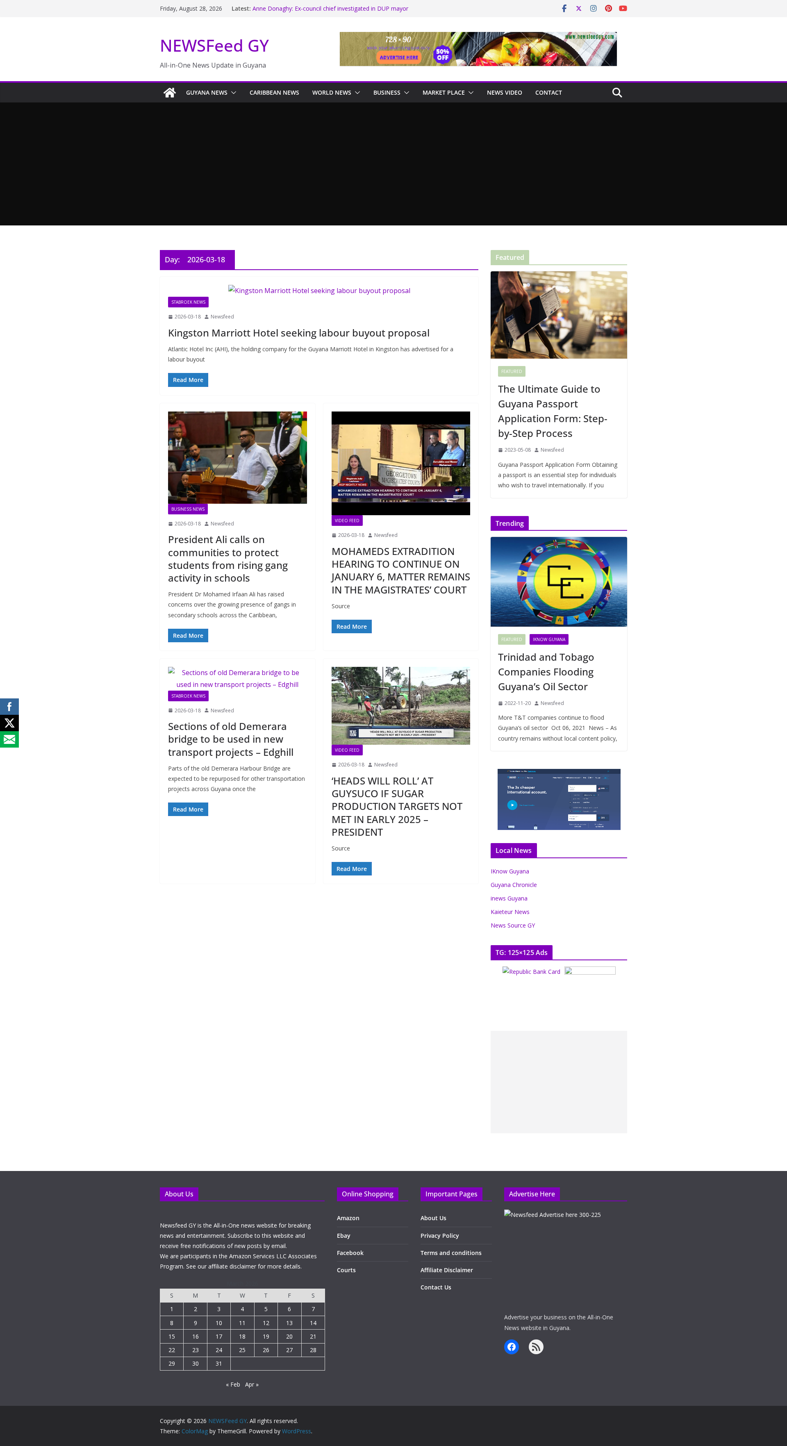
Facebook (350, 1253)
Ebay (343, 1235)
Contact (548, 92)
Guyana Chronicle (514, 885)
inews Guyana (509, 898)
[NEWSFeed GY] (170, 92)
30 (195, 1363)
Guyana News (206, 92)
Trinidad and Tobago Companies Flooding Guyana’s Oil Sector (546, 671)
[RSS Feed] (536, 1346)
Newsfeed (222, 316)
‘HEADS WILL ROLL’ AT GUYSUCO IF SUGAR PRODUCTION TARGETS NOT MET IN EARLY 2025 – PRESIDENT (397, 806)
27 (289, 1350)
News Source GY (513, 925)
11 (242, 1323)
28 (313, 1350)
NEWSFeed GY (214, 45)
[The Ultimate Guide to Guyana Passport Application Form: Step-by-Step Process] (559, 315)
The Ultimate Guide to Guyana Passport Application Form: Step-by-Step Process (552, 411)
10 (219, 1323)
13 (289, 1323)
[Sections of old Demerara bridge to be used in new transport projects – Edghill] (237, 679)
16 (195, 1336)
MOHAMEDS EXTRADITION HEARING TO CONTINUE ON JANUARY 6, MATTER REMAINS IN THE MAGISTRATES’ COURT (401, 570)
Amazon (348, 1218)
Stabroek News (188, 302)
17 (219, 1336)
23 (195, 1350)
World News (331, 92)
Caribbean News (274, 92)
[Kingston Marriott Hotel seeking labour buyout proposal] (319, 291)
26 (266, 1350)
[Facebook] (511, 1346)
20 (289, 1336)
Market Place (444, 92)
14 (313, 1323)
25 (242, 1350)
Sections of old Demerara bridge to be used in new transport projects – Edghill (230, 738)
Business (386, 92)
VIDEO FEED (347, 520)
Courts (346, 1270)
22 (171, 1350)
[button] (232, 92)
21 (313, 1336)
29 (171, 1363)
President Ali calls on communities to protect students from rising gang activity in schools (228, 558)
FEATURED (511, 371)
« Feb (233, 1384)
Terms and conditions (451, 1253)
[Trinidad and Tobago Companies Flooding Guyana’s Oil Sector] (559, 581)
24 (219, 1350)
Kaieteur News (510, 912)
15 (171, 1336)
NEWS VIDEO (504, 92)
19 (266, 1336)
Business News (188, 509)
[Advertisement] (393, 164)
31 (219, 1363)
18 (242, 1336)
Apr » (252, 1384)
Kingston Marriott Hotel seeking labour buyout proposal (299, 332)
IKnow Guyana (549, 639)
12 (266, 1323)
